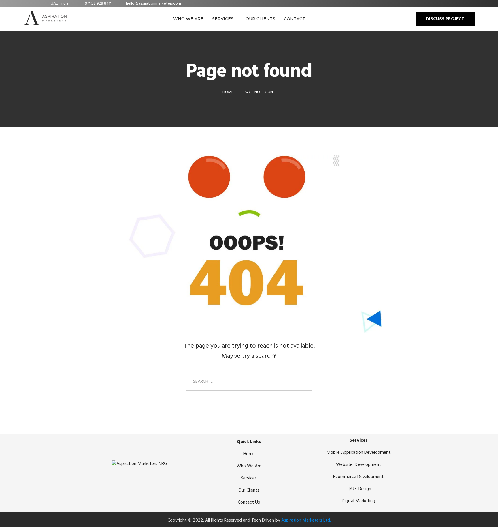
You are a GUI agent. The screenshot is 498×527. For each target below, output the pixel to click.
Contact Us (249, 502)
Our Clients (260, 18)
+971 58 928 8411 (97, 3)
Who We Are (188, 18)
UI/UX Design (358, 489)
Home (249, 454)
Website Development (358, 464)
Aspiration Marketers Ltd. (306, 520)
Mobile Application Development (359, 452)
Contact (294, 18)
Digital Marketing (358, 501)
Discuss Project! (445, 19)
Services (222, 18)
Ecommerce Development (358, 477)
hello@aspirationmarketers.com (153, 3)
